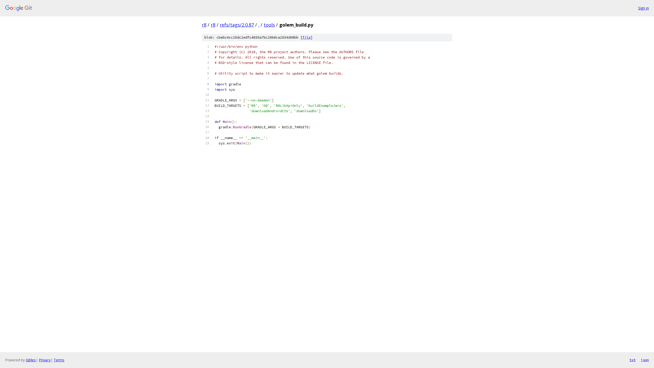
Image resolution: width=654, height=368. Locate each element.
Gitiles (31, 360)
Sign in (643, 8)
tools (269, 25)
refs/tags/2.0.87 (237, 25)
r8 (204, 25)
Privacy (45, 360)
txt (632, 360)
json (645, 360)
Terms (59, 360)
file (306, 37)
